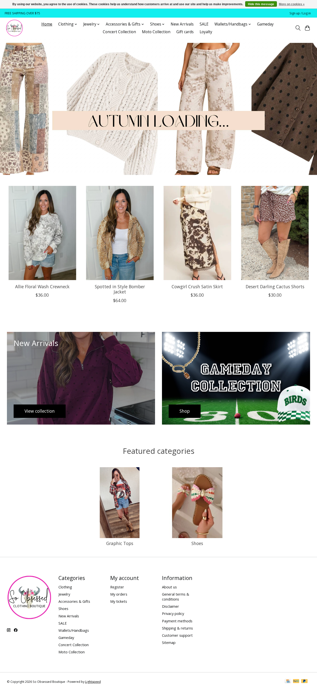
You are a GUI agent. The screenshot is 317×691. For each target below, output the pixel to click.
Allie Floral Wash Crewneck (42, 286)
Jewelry (64, 594)
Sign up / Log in (300, 13)
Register (117, 586)
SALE (204, 24)
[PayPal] (296, 681)
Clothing (65, 586)
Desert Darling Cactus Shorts (274, 286)
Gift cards (185, 31)
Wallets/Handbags (73, 630)
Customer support (177, 635)
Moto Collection (156, 31)
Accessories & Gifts (74, 601)
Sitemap (169, 642)
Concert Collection (119, 31)
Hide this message (261, 4)
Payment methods (177, 620)
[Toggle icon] (297, 28)
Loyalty (206, 31)
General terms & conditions (175, 597)
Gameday (265, 24)
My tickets (118, 601)
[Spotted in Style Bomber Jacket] (119, 233)
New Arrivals (182, 24)
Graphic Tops (119, 543)
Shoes (197, 543)
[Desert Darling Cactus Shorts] (274, 233)
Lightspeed (93, 682)
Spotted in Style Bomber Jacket (120, 289)
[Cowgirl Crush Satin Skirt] (197, 233)
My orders (118, 594)
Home (46, 24)
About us (169, 586)
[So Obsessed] (14, 28)
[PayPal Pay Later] (304, 681)
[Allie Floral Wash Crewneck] (42, 233)
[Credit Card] (288, 681)
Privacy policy (173, 613)
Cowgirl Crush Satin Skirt (197, 286)
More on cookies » (292, 4)
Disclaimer (170, 606)
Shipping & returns (177, 628)
